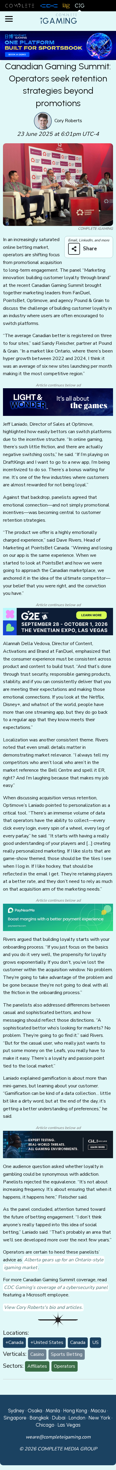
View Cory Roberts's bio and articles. (43, 1307)
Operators (64, 1366)
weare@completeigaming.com (58, 1437)
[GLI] (58, 1144)
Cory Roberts (68, 120)
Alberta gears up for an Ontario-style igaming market (54, 1264)
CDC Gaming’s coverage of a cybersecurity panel (56, 1287)
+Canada (14, 1342)
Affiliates (37, 1366)
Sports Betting (66, 1354)
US (95, 1342)
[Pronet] (58, 45)
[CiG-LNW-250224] (58, 401)
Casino (37, 1354)
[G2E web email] (58, 621)
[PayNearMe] (58, 917)
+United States (46, 1342)
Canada (77, 1342)
